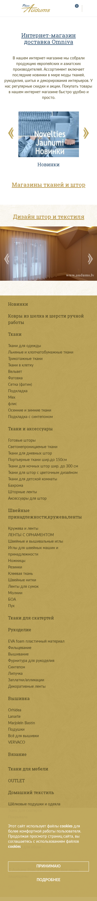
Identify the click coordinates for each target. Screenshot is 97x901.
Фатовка (15, 378)
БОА (12, 599)
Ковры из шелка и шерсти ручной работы (46, 319)
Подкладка (17, 391)
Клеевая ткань (20, 574)
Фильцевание (19, 648)
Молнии (15, 593)
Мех (11, 397)
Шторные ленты (22, 492)
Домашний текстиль (31, 792)
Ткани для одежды (24, 346)
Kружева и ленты (23, 529)
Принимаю (48, 866)
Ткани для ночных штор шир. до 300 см (43, 466)
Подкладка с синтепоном (30, 417)
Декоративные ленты (27, 687)
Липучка (15, 674)
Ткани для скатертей (31, 618)
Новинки (18, 304)
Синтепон (16, 667)
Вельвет (15, 372)
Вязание (17, 754)
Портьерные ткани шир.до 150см (37, 460)
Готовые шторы (22, 440)
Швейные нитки (22, 580)
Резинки (15, 567)
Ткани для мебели (28, 769)
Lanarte (14, 717)
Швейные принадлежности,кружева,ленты (45, 513)
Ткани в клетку (20, 365)
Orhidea (14, 710)
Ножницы (16, 561)
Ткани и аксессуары (30, 428)
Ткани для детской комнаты (32, 479)
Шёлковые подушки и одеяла (34, 804)
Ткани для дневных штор (30, 453)
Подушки (16, 729)
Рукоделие (19, 629)
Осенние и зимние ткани (29, 410)
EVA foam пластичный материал (36, 641)
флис (12, 404)
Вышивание (18, 654)
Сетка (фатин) (20, 385)
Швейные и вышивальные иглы (35, 541)
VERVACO (16, 742)
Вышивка (19, 698)
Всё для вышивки (23, 736)
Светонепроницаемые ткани (32, 447)
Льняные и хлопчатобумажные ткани (40, 352)
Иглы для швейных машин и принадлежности (33, 551)
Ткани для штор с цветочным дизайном (43, 473)
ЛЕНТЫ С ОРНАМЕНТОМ (31, 535)
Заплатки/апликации (26, 680)
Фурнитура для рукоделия (31, 661)
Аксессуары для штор (27, 498)
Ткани (15, 334)
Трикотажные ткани (25, 359)
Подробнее (48, 880)
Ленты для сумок (23, 587)
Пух (11, 606)
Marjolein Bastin (21, 723)
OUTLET (16, 780)
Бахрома (15, 486)
